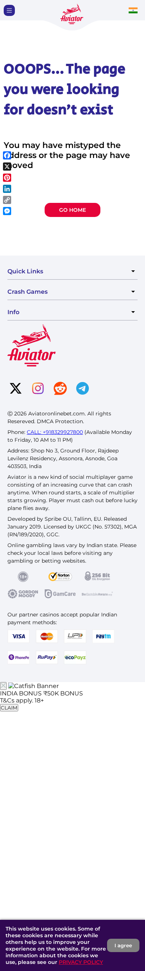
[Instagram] (38, 389)
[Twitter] (15, 389)
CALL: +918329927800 (55, 432)
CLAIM (9, 708)
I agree (123, 945)
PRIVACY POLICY (81, 962)
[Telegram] (82, 389)
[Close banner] (3, 686)
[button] (9, 10)
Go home (72, 210)
